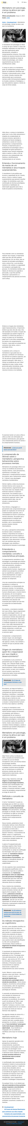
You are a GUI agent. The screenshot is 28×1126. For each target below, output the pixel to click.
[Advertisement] (14, 102)
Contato (8, 1123)
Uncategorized (11, 22)
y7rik (8, 18)
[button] (18, 2)
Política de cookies (17, 1123)
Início (4, 22)
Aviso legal (21, 1122)
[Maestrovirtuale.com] (5, 2)
